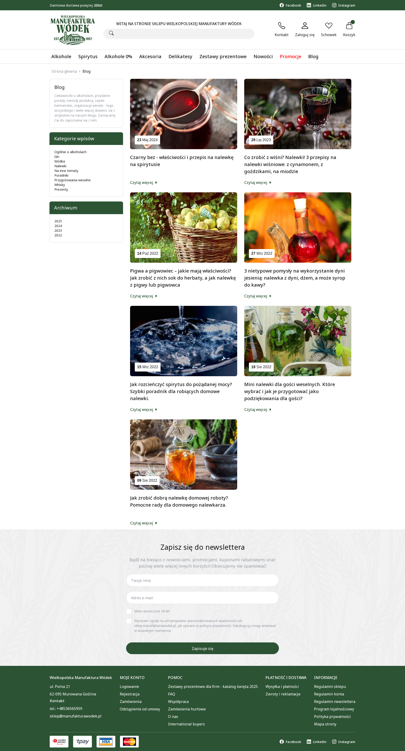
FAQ (171, 694)
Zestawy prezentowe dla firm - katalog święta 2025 (213, 686)
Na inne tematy (66, 170)
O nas (173, 716)
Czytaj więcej (142, 182)
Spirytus (88, 56)
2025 (58, 221)
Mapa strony (325, 724)
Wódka (59, 161)
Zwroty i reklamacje (283, 694)
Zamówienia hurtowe (187, 709)
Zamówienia (131, 701)
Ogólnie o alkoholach (70, 152)
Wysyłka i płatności (282, 686)
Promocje (290, 56)
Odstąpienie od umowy (140, 709)
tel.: (66, 708)
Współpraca (178, 701)
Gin (56, 156)
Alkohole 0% (118, 56)
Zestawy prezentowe (223, 56)
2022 (58, 235)
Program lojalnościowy (334, 709)
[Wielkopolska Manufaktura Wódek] (72, 29)
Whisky (59, 184)
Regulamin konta (329, 694)
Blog (313, 56)
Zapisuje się (202, 648)
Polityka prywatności (332, 716)
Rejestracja (129, 694)
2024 (58, 226)
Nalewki (60, 166)
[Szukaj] (111, 34)
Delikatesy (180, 56)
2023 (58, 230)
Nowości (263, 56)
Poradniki (61, 175)
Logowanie (129, 686)
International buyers (186, 724)
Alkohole (61, 56)
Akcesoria (150, 56)
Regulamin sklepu (330, 686)
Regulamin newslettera (334, 701)
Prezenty (61, 189)
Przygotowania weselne (72, 180)
